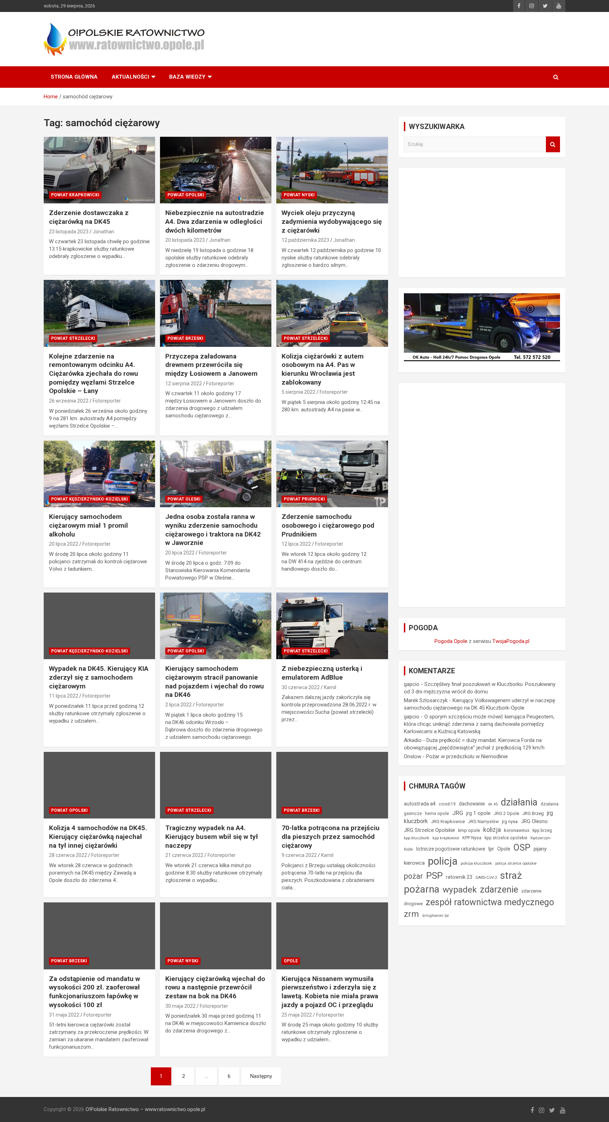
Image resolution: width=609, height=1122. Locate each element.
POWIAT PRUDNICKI (304, 499)
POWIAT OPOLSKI (185, 194)
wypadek (460, 889)
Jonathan (103, 231)
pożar (413, 876)
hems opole (437, 813)
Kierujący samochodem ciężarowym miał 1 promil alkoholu (88, 525)
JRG (457, 812)
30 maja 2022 (180, 1006)
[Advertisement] (482, 222)
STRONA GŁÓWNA (74, 77)
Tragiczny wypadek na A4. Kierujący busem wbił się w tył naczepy (211, 836)
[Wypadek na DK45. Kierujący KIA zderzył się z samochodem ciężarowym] (99, 626)
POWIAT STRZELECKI (73, 338)
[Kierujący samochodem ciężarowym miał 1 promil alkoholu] (99, 474)
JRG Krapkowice (448, 821)
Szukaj (553, 144)
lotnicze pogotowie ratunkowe (450, 849)
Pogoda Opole (451, 641)
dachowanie (472, 804)
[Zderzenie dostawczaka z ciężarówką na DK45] (99, 170)
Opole (503, 849)
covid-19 (447, 804)
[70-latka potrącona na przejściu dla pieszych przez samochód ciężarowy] (332, 785)
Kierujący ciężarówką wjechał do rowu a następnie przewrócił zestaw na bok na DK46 (215, 987)
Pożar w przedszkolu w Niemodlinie (467, 756)
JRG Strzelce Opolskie (429, 830)
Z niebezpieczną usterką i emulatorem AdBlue (322, 672)
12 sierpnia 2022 (183, 383)
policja (442, 861)
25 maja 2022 (297, 1015)
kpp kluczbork (416, 837)
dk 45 (493, 804)
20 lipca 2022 (63, 544)
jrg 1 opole (478, 813)
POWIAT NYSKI (299, 194)
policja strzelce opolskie (516, 863)
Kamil (330, 687)
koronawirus (516, 830)
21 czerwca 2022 (184, 855)
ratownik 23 (459, 877)
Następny (261, 1076)
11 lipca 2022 (63, 696)
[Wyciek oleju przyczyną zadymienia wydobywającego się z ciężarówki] (332, 170)
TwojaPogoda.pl (510, 641)
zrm (411, 914)
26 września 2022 (68, 401)
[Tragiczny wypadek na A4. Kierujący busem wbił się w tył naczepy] (216, 785)
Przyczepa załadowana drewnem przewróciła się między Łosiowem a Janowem (211, 365)
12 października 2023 (305, 240)
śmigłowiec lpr (435, 915)
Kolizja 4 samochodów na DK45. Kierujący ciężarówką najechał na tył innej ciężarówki (98, 836)
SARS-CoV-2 (486, 877)
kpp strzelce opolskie (506, 837)
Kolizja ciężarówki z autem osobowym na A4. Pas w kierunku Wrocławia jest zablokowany (323, 369)
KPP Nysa (471, 837)
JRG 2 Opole (506, 813)
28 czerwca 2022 (68, 855)
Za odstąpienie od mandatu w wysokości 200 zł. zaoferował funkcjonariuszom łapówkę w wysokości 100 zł (94, 992)
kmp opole (469, 830)
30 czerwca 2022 (301, 687)
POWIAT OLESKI (184, 499)
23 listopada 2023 (68, 231)
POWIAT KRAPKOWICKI (75, 194)
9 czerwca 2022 (299, 855)
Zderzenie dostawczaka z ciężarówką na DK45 (89, 217)
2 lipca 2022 (178, 704)
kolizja (492, 829)
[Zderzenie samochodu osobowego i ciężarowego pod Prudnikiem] (332, 474)
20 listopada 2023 (185, 240)
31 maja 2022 (64, 1015)
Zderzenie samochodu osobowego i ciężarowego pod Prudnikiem (328, 525)
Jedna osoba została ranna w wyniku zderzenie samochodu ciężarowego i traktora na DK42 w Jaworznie (213, 530)
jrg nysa (510, 821)
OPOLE (291, 960)
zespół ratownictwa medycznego (490, 902)
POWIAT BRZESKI (185, 338)
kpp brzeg (542, 830)
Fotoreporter (107, 401)
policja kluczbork (476, 863)
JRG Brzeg (533, 813)
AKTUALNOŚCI (130, 77)
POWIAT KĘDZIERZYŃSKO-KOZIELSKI (89, 499)
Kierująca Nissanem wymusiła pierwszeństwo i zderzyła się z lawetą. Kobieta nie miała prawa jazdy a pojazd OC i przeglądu (330, 992)
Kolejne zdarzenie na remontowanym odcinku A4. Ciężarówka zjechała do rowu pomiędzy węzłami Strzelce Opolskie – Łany (93, 373)
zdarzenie (499, 889)
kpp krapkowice (445, 838)
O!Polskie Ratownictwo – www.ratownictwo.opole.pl (145, 1109)
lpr (491, 849)
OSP (521, 847)
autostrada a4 (420, 804)
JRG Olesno (534, 821)
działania (519, 802)
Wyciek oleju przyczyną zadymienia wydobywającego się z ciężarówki (332, 221)
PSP (434, 875)
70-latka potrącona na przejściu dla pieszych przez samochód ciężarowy (331, 836)
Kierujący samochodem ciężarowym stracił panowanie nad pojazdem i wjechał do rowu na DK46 (214, 681)
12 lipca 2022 (296, 544)
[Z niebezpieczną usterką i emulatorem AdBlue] (332, 626)
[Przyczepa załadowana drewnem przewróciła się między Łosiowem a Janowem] (216, 313)
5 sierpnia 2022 (298, 392)
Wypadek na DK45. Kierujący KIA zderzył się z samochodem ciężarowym (98, 677)
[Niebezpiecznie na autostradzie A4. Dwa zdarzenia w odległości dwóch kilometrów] (216, 170)
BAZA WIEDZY (187, 77)
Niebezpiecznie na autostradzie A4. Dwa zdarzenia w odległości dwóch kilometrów (214, 221)
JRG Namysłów (483, 821)
